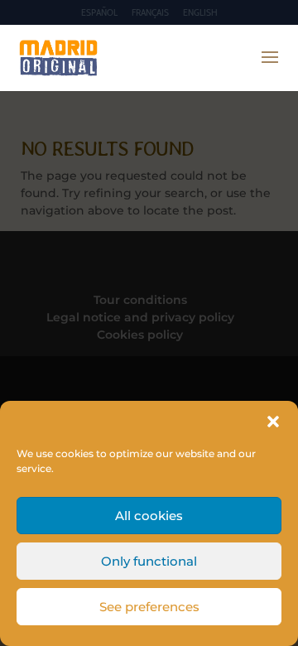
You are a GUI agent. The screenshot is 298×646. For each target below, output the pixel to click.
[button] (273, 421)
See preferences (149, 607)
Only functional (149, 561)
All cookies (149, 515)
